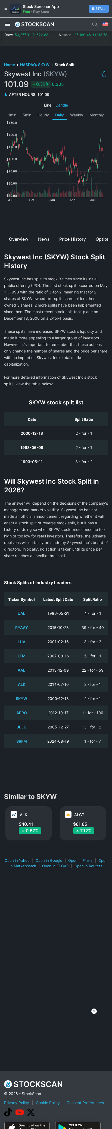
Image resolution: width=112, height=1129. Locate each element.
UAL (21, 613)
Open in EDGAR (55, 866)
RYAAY (21, 627)
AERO (21, 712)
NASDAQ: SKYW (35, 64)
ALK (21, 684)
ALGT (79, 814)
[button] (7, 24)
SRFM (21, 741)
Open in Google (49, 860)
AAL (21, 670)
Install (98, 9)
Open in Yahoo (17, 860)
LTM (22, 656)
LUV (21, 641)
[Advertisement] (56, 217)
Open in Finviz (80, 860)
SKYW (21, 698)
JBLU (21, 727)
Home (10, 64)
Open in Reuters (88, 866)
